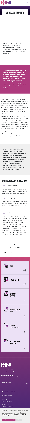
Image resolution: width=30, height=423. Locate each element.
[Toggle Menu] (27, 2)
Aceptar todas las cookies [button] (9, 419)
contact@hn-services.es (7, 406)
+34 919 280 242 (5, 404)
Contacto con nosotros (7, 395)
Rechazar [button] (19, 419)
